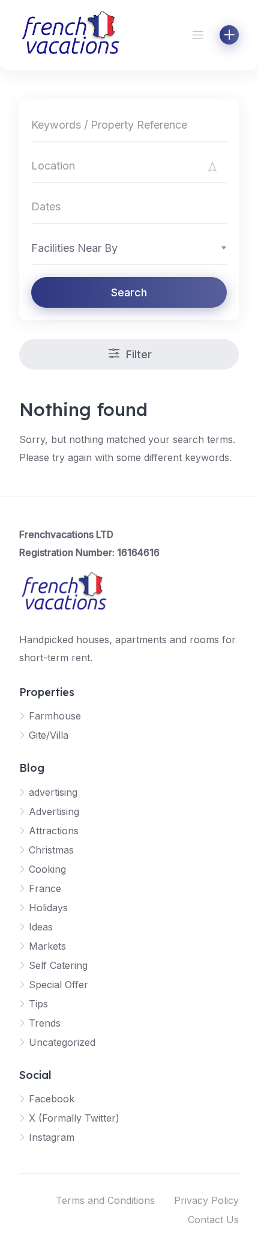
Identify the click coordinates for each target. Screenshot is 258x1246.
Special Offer (58, 985)
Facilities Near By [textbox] (74, 248)
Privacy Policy (206, 1200)
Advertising (54, 811)
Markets (47, 946)
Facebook (51, 1099)
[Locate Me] (212, 166)
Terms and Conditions (105, 1200)
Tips (38, 1004)
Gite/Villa (48, 735)
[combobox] (129, 247)
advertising (53, 792)
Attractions (54, 831)
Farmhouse (55, 716)
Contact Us (213, 1220)
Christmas (51, 850)
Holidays (48, 908)
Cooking (47, 869)
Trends (45, 1023)
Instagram (51, 1137)
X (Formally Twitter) (74, 1118)
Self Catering (58, 965)
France (45, 888)
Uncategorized (62, 1042)
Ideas (41, 927)
